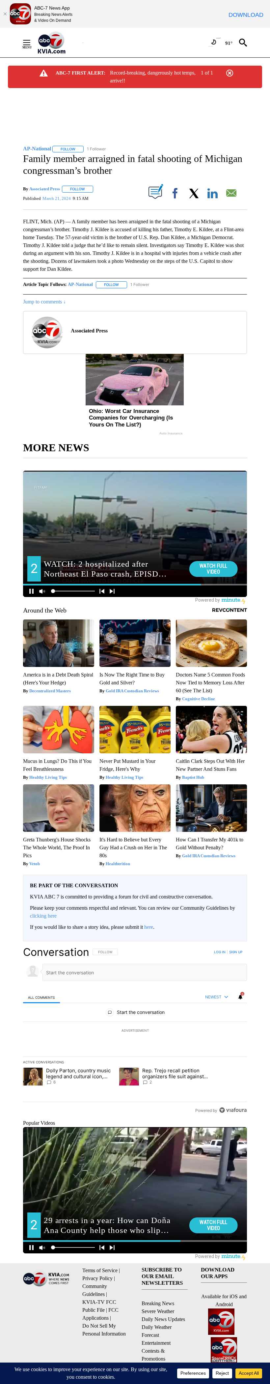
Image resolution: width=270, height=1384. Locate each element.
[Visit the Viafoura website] (233, 1110)
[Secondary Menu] (31, 42)
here (148, 927)
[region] (135, 1031)
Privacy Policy (97, 1278)
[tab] (41, 997)
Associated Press (44, 188)
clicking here (43, 916)
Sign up (235, 952)
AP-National (80, 284)
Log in (220, 952)
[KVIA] (59, 42)
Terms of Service (100, 1270)
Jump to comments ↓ (44, 301)
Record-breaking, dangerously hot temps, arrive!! (153, 76)
